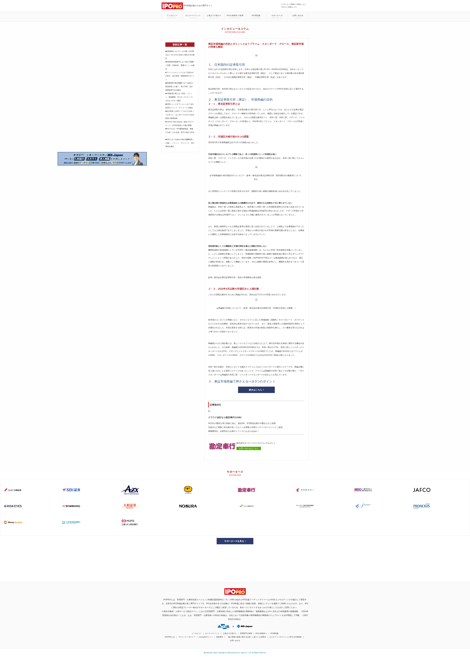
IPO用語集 (256, 16)
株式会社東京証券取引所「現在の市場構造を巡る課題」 (238, 277)
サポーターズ (276, 16)
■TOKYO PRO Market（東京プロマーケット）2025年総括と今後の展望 (179, 123)
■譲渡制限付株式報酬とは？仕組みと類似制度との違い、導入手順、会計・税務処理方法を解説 (179, 86)
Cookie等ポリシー (206, 637)
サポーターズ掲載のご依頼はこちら (294, 4)
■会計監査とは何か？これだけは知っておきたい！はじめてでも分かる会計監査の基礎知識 (179, 114)
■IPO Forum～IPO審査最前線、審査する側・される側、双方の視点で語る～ (179, 132)
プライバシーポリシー (186, 637)
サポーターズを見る (234, 541)
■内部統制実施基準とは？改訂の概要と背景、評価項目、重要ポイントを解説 (179, 65)
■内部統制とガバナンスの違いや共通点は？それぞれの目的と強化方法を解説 (179, 54)
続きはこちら (255, 390)
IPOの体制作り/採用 (235, 16)
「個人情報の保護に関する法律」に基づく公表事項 (246, 637)
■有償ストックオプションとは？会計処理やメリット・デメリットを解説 (179, 106)
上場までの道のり (214, 16)
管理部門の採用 (246, 633)
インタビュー (172, 16)
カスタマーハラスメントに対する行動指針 (285, 637)
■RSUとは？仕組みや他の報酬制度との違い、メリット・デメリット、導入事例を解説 (179, 142)
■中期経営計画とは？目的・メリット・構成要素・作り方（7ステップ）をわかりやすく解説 (179, 97)
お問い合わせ (297, 16)
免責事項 (219, 637)
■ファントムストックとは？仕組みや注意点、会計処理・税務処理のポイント (179, 75)
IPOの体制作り (261, 633)
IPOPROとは (170, 637)
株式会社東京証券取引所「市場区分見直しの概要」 (272, 308)
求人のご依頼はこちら (289, 7)
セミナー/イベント (193, 16)
